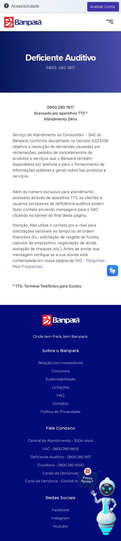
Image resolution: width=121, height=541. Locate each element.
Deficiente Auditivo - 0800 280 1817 (60, 457)
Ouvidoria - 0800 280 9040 (60, 465)
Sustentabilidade (60, 379)
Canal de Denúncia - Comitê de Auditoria (60, 481)
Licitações (60, 387)
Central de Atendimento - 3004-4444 (60, 441)
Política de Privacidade (60, 412)
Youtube (60, 526)
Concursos (60, 371)
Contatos (60, 403)
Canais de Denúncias (60, 473)
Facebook (60, 510)
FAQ (60, 395)
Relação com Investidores (60, 363)
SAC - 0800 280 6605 (60, 449)
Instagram (60, 518)
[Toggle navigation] (109, 22)
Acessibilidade (24, 6)
